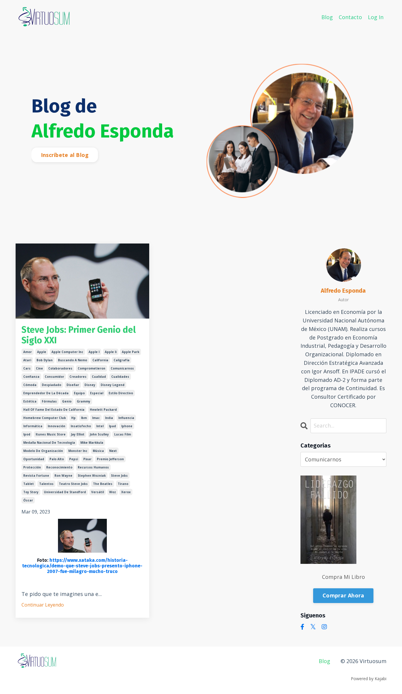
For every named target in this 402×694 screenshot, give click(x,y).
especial (96, 393)
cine (39, 368)
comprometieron (91, 368)
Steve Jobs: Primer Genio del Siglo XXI (78, 335)
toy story (31, 492)
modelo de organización (43, 451)
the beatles (102, 484)
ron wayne (63, 475)
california (100, 360)
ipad (112, 426)
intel (100, 426)
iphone (126, 426)
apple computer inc (67, 352)
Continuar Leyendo (42, 605)
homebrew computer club (44, 418)
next (113, 451)
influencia (126, 418)
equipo (79, 393)
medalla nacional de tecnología (49, 442)
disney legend (112, 385)
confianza (31, 377)
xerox (126, 492)
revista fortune (36, 475)
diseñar (73, 385)
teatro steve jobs (73, 484)
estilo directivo (121, 393)
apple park (130, 352)
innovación (56, 426)
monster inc (77, 451)
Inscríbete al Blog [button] (65, 154)
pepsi (73, 459)
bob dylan (44, 360)
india (109, 418)
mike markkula (91, 442)
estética (29, 401)
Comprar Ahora (343, 595)
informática (32, 426)
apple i (94, 352)
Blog (327, 17)
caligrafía (121, 360)
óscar (28, 500)
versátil (97, 492)
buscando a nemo (72, 360)
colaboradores (60, 368)
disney (89, 385)
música (98, 451)
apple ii (111, 352)
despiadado (51, 385)
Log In (375, 17)
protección (32, 467)
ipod (26, 434)
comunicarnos (122, 368)
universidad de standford (65, 492)
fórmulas (49, 401)
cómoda (29, 385)
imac (96, 418)
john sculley (99, 434)
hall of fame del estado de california (53, 410)
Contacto (350, 17)
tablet (28, 484)
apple (41, 352)
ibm (84, 418)
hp (73, 418)
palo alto (56, 459)
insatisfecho (81, 426)
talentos (46, 484)
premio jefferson (110, 459)
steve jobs (119, 475)
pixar (87, 459)
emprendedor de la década (46, 393)
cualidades (120, 377)
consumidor (54, 377)
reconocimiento (59, 467)
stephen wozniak (92, 475)
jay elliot (77, 434)
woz (112, 492)
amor (27, 352)
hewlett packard (103, 410)
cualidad (99, 377)
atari (27, 360)
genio (67, 401)
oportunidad (33, 459)
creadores (78, 377)
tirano (123, 484)
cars (27, 368)
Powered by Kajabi (368, 678)
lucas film (122, 434)
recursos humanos (93, 467)
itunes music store (51, 434)
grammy (83, 401)
